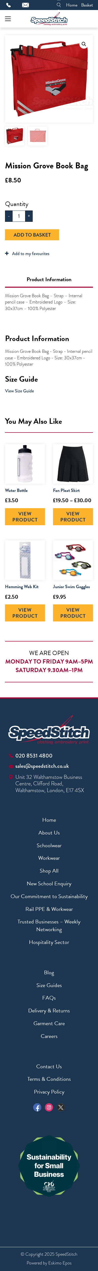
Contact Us (49, 1066)
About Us (49, 832)
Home (71, 5)
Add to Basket (32, 235)
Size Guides (49, 985)
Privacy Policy (49, 1092)
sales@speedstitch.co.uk (42, 766)
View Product (25, 516)
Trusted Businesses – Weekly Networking (49, 925)
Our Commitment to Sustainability (49, 896)
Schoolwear (49, 845)
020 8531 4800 (34, 756)
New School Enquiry (49, 883)
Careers (49, 1036)
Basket (87, 5)
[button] (83, 44)
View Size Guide (19, 391)
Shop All (49, 871)
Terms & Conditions (49, 1079)
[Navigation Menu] (8, 19)
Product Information (49, 279)
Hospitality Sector (49, 942)
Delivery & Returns (49, 1010)
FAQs (49, 998)
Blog (49, 972)
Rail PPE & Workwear (49, 909)
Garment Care (49, 1023)
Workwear (49, 858)
